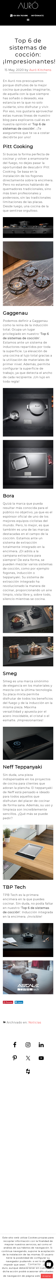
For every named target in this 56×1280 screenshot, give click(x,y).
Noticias (34, 1022)
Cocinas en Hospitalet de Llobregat (40, 1206)
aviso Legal (20, 1153)
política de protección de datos (15, 1149)
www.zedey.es (15, 1139)
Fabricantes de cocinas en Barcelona (40, 1131)
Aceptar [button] (47, 1276)
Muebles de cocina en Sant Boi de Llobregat (40, 1232)
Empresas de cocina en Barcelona (41, 1180)
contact (9, 1146)
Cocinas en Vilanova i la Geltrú (40, 1222)
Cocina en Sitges (40, 1193)
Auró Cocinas (28, 6)
